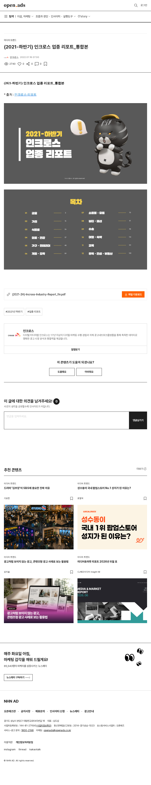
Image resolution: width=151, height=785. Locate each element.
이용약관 (8, 742)
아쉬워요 (89, 371)
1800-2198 (27, 730)
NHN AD (11, 701)
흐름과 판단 (42, 16)
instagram (10, 749)
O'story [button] (82, 16)
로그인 (144, 5)
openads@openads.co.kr (57, 730)
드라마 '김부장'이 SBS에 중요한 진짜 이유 (27, 488)
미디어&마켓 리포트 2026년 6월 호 (97, 561)
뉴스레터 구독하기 (15, 677)
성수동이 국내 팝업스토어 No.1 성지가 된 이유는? (104, 488)
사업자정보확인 (44, 725)
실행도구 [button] (68, 16)
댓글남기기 (138, 420)
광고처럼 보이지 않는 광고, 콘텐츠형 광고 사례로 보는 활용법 (36, 561)
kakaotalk (35, 749)
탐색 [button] (11, 16)
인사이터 (55, 16)
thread (22, 749)
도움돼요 (62, 371)
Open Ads (14, 5)
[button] (142, 468)
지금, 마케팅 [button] (23, 16)
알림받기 (75, 349)
